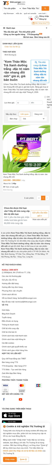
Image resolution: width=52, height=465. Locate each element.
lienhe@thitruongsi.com (27, 298)
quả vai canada (30, 13)
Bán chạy (13, 119)
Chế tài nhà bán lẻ (9, 332)
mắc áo (19, 13)
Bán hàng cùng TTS (42, 23)
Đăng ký (42, 19)
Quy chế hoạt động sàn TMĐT (14, 359)
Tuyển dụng (6, 317)
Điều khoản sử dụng (10, 321)
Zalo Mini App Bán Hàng (11, 373)
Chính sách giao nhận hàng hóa (15, 350)
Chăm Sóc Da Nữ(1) (12, 47)
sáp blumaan (8, 13)
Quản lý (23, 459)
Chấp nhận (10, 459)
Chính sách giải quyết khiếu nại (14, 347)
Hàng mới (38, 114)
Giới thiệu (6, 310)
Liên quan (25, 114)
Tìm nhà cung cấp (40, 71)
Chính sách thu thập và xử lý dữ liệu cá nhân (22, 451)
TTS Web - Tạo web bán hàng (14, 370)
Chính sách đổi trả (9, 294)
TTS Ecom (6, 377)
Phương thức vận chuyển (12, 291)
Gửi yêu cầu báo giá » (39, 214)
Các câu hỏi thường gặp (11, 276)
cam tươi (41, 13)
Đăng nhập (44, 16)
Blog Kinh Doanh (8, 314)
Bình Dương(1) (10, 55)
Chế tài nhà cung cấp (10, 328)
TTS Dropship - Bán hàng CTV (14, 366)
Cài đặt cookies (8, 343)
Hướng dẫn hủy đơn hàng (12, 287)
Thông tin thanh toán (10, 325)
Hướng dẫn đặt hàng (10, 283)
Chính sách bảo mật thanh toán (14, 336)
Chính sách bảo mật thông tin (13, 339)
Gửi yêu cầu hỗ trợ (9, 280)
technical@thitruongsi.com (25, 302)
